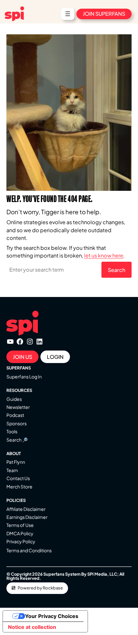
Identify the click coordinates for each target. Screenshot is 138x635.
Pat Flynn (15, 462)
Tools (11, 431)
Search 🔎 (17, 440)
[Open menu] (68, 14)
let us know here (103, 255)
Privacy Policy (20, 541)
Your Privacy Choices (51, 616)
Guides (14, 399)
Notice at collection (32, 627)
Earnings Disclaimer (26, 517)
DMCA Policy (19, 533)
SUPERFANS (18, 367)
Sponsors (16, 423)
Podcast (15, 415)
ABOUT (13, 453)
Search (116, 270)
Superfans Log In (24, 376)
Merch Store (19, 486)
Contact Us (18, 478)
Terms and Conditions (29, 550)
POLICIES (16, 500)
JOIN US (22, 356)
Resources (19, 390)
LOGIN (55, 356)
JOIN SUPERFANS (104, 13)
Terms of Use (20, 525)
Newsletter (18, 407)
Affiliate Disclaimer (26, 509)
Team (12, 470)
